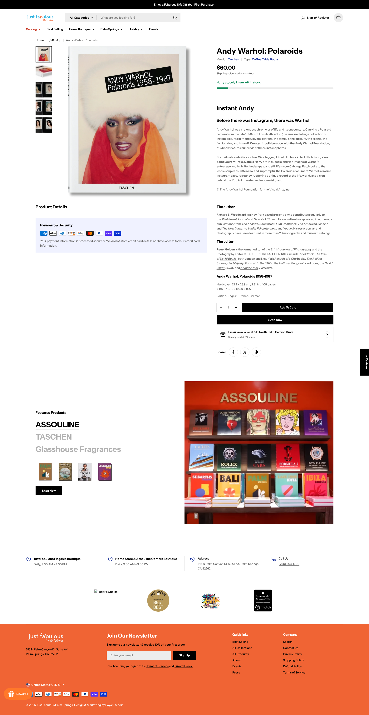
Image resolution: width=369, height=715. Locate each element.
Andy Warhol (225, 129)
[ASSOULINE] (258, 452)
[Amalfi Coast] (105, 471)
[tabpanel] (100, 478)
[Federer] (85, 471)
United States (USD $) (46, 685)
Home (40, 40)
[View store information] (327, 334)
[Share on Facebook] (233, 352)
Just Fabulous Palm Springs (54, 705)
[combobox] (122, 17)
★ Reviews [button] (367, 362)
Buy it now (275, 320)
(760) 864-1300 (289, 564)
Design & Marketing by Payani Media (98, 705)
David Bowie (228, 258)
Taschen (233, 59)
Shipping (222, 73)
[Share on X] (244, 352)
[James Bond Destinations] (65, 471)
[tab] (57, 424)
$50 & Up (55, 40)
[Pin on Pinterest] (256, 352)
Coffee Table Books (265, 59)
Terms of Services (157, 666)
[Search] (175, 17)
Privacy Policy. (184, 666)
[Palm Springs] (45, 471)
